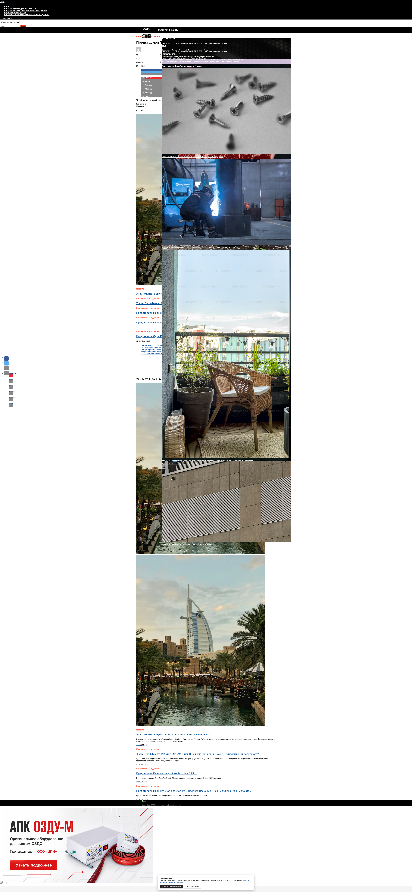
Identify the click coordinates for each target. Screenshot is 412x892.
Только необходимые (192, 886)
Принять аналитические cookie (171, 886)
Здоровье (162, 46)
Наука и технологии (166, 38)
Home (6, 7)
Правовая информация (15, 13)
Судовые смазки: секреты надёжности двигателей (161, 354)
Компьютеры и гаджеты (168, 30)
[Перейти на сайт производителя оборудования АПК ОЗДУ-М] (78, 882)
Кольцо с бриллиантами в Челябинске (156, 350)
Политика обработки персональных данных (25, 11)
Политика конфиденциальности (20, 9)
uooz (138, 59)
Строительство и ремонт (169, 54)
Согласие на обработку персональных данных (26, 15)
